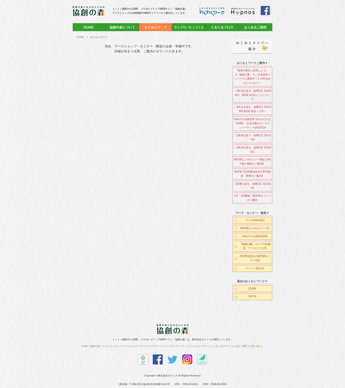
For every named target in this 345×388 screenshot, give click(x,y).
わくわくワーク (138, 346)
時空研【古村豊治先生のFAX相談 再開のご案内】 (252, 173)
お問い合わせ (256, 346)
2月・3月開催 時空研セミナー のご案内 (252, 197)
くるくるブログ (221, 346)
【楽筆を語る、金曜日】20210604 (252, 186)
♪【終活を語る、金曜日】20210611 (252, 149)
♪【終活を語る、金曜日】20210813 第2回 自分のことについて (252, 95)
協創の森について (99, 346)
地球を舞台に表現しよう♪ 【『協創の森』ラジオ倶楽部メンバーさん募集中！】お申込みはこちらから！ (252, 76)
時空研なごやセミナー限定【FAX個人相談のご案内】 (252, 161)
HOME (80, 37)
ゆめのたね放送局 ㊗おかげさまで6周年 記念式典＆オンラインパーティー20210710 (252, 123)
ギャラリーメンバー (159, 346)
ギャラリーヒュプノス (182, 346)
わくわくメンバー (119, 346)
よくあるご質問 (239, 346)
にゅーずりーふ (203, 346)
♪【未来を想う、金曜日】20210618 (252, 137)
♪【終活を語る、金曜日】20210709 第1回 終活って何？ (252, 109)
